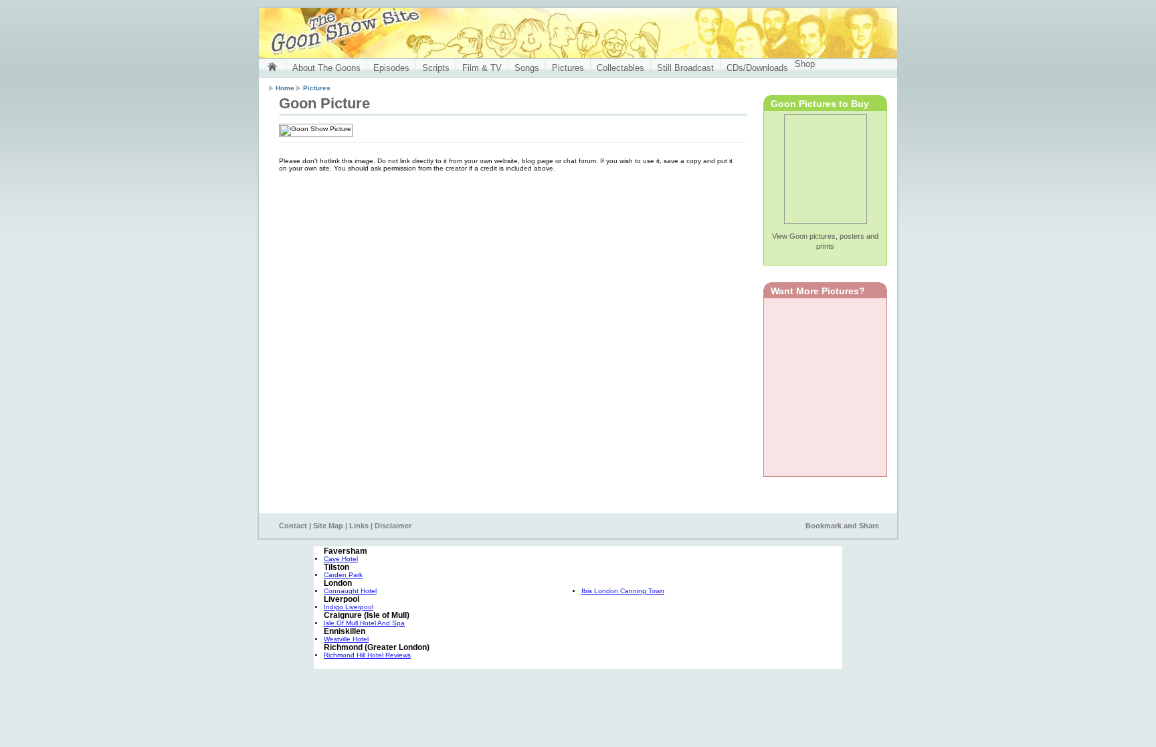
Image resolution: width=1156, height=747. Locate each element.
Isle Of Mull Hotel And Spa (364, 623)
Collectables (620, 68)
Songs (526, 68)
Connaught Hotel (350, 591)
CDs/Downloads (757, 68)
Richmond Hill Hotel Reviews (367, 655)
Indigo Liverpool (348, 607)
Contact (293, 526)
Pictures (568, 68)
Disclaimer (393, 526)
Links (359, 526)
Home (285, 88)
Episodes (391, 68)
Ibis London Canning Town (622, 591)
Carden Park (343, 574)
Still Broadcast (685, 68)
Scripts (436, 68)
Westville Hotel (346, 639)
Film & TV (482, 68)
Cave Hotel (341, 558)
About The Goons (326, 68)
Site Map (328, 526)
